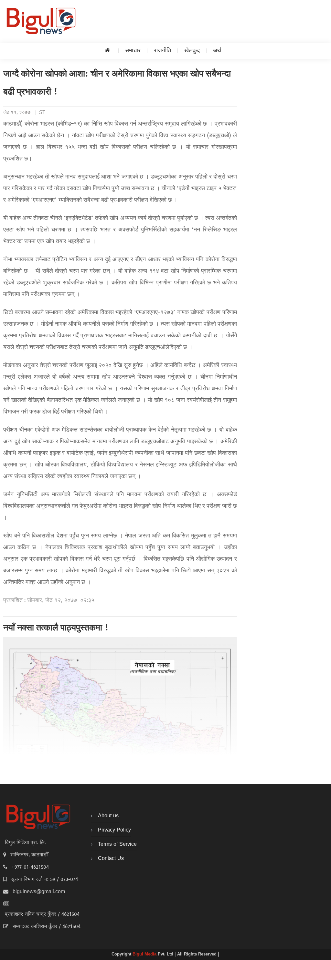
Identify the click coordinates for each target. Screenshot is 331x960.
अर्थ (217, 50)
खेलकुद (192, 50)
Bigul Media (145, 954)
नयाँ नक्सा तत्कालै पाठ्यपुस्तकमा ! (56, 628)
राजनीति (162, 50)
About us (108, 816)
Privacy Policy (114, 830)
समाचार (133, 50)
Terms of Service (117, 844)
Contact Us (111, 858)
